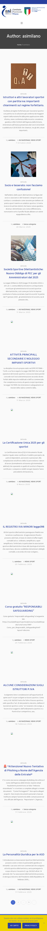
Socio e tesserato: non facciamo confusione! (23, 187)
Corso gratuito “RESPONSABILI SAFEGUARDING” (23, 609)
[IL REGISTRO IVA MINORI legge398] (23, 505)
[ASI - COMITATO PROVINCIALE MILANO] (23, 11)
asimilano (11, 140)
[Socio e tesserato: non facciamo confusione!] (23, 164)
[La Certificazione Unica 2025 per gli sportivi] (23, 421)
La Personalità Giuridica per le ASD (23, 854)
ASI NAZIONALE (24, 140)
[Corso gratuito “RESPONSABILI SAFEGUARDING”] (23, 585)
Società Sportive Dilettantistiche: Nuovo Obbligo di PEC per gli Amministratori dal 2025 (23, 273)
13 (28, 902)
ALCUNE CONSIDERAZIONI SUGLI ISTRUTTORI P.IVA (23, 687)
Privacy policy (31, 925)
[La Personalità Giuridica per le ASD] (23, 833)
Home (19, 45)
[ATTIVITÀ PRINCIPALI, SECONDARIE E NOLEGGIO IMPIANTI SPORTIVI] (23, 333)
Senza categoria (30, 224)
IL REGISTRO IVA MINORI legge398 (23, 527)
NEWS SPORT (36, 140)
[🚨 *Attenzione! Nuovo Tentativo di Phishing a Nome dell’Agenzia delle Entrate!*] (23, 745)
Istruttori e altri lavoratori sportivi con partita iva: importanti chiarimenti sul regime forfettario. (23, 101)
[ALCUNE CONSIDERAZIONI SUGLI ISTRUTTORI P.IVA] (23, 664)
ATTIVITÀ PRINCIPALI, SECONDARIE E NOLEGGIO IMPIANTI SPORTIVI (24, 359)
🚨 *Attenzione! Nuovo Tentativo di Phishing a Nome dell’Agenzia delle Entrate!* (23, 770)
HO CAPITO (14, 925)
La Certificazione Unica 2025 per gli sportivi (23, 445)
